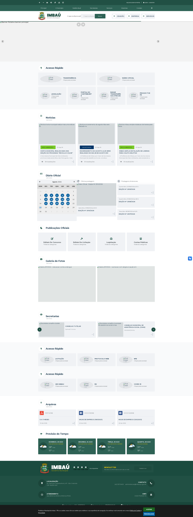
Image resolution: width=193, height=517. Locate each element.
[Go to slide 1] (80, 59)
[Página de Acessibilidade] (63, 2)
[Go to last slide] (2, 41)
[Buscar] (100, 16)
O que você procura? (74, 16)
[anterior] (39, 182)
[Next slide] (158, 41)
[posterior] (74, 182)
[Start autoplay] (79, 24)
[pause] (83, 24)
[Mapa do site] (59, 2)
